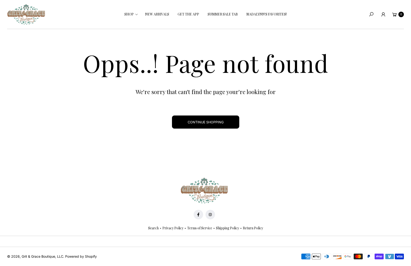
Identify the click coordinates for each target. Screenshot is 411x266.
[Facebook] (198, 214)
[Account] (383, 14)
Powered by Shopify (81, 256)
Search (153, 228)
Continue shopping (206, 122)
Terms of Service (199, 228)
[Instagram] (210, 214)
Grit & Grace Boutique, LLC (42, 256)
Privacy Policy (172, 228)
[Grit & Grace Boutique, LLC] (26, 14)
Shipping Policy (227, 228)
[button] (130, 14)
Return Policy (253, 228)
